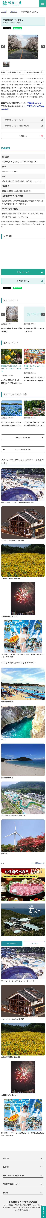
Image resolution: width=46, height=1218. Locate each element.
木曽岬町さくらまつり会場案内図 (16, 125)
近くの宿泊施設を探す (23, 437)
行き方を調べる (23, 281)
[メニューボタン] (42, 3)
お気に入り (29, 136)
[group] (11, 320)
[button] (43, 46)
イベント (13, 12)
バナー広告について (37, 863)
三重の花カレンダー (35, 103)
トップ (3, 12)
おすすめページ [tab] (12, 943)
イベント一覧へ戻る (23, 449)
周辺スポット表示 (23, 272)
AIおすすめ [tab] (34, 943)
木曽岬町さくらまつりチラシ (14, 119)
